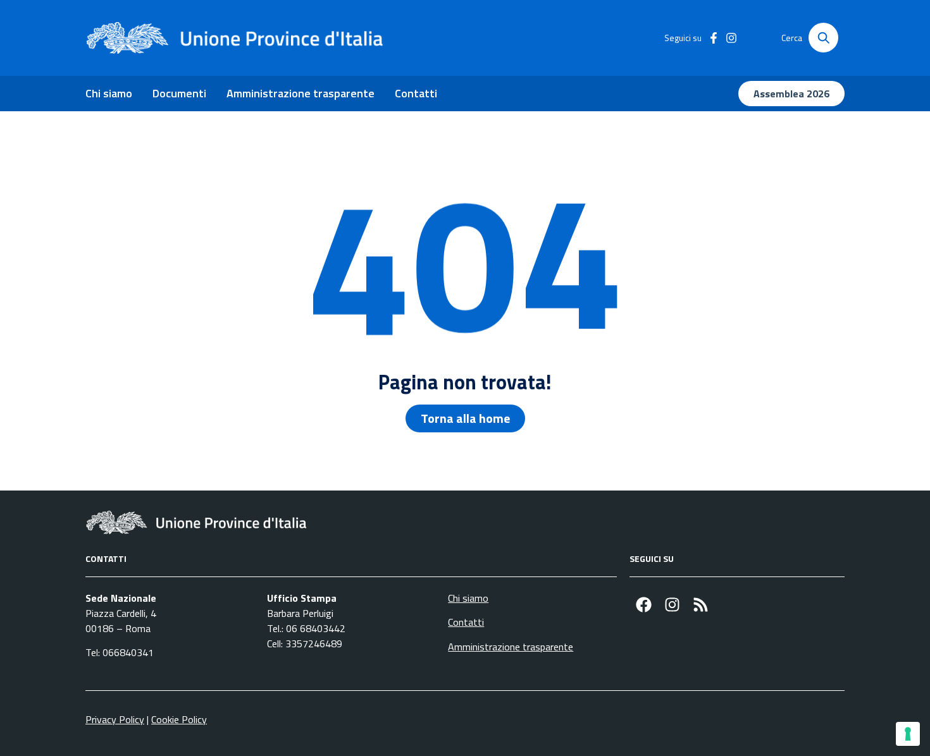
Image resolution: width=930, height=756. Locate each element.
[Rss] (700, 604)
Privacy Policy (114, 719)
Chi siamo (108, 93)
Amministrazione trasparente (300, 93)
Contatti (416, 93)
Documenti (179, 93)
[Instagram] (672, 604)
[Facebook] (643, 604)
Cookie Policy (179, 719)
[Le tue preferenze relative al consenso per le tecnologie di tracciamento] (908, 734)
